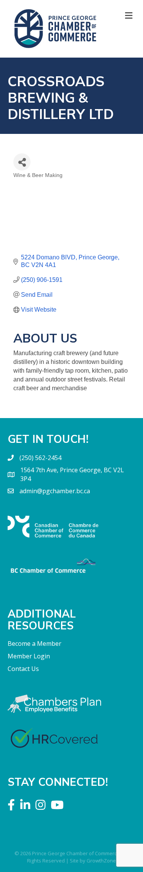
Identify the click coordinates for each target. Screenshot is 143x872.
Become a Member (34, 643)
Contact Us (23, 668)
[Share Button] (22, 162)
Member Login (29, 656)
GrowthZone (101, 860)
